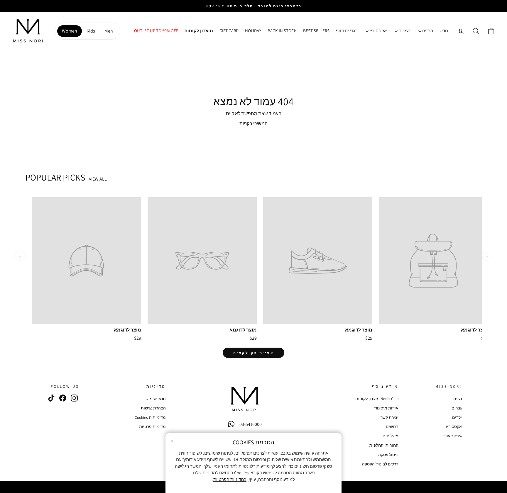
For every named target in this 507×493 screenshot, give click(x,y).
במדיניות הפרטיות (229, 479)
